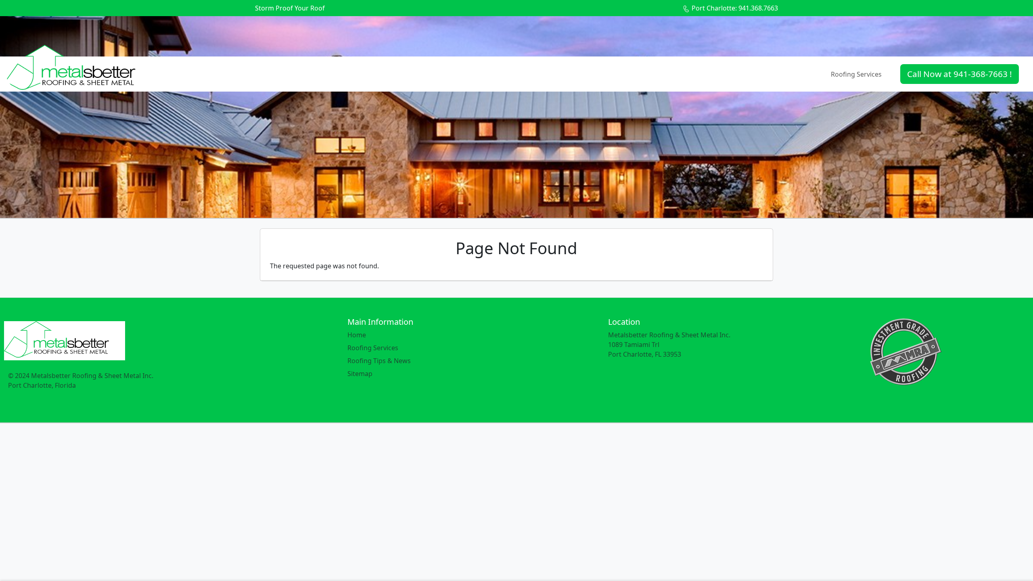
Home (356, 334)
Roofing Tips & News (379, 360)
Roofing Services (856, 74)
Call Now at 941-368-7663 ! (959, 73)
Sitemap (359, 373)
